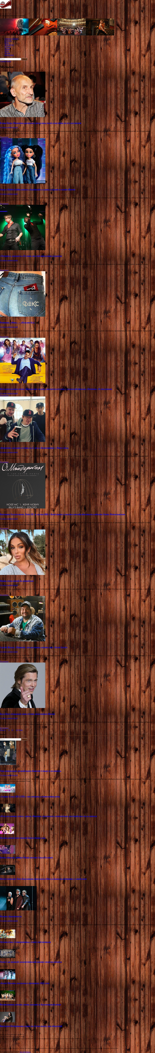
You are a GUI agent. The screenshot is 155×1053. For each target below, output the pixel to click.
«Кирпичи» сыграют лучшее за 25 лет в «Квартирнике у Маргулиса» (34, 448)
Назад (2, 730)
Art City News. (5, 12)
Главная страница (11, 39)
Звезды (7, 53)
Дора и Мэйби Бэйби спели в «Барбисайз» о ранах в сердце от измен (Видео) (37, 189)
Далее (20, 730)
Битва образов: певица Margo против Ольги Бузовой (26, 857)
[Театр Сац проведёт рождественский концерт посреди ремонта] (7, 957)
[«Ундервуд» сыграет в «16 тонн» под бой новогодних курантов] (77, 228)
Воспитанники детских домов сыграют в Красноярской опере (30, 1004)
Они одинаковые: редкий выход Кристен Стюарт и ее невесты (30, 771)
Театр (7, 51)
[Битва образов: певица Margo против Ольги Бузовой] (7, 853)
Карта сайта (9, 55)
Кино (7, 43)
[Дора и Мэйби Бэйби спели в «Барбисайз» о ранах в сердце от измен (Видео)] (77, 161)
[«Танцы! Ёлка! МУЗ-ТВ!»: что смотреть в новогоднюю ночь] (7, 792)
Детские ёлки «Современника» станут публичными (25, 942)
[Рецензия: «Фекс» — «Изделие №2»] (77, 294)
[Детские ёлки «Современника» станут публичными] (7, 937)
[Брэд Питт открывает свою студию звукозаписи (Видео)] (77, 685)
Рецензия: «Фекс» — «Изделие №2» (17, 322)
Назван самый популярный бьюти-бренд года (23, 838)
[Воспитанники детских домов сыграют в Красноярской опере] (7, 1000)
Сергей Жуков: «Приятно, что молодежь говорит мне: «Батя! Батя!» (34, 647)
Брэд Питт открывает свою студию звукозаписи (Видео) (27, 714)
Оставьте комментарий (9, 127)
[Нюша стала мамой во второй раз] (77, 552)
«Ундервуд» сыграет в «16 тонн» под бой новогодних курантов (31, 256)
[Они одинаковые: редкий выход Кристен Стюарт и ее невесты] (8, 764)
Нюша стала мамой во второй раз (17, 581)
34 (17, 730)
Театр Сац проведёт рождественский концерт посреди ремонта (31, 962)
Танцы (7, 49)
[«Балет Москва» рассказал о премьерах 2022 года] (7, 979)
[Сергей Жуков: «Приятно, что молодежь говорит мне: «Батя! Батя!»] (77, 619)
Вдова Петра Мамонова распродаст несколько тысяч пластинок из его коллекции (40, 123)
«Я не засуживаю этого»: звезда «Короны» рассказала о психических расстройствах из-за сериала (48, 816)
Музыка (8, 47)
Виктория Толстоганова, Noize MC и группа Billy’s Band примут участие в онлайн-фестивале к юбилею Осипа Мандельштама (62, 514)
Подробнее (4, 137)
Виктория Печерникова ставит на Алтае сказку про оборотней (31, 1026)
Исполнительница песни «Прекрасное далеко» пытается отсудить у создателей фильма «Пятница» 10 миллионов (56, 389)
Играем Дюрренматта (11, 916)
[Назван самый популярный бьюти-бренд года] (7, 833)
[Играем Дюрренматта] (18, 910)
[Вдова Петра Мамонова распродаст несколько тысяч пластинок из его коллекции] (77, 95)
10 (12, 730)
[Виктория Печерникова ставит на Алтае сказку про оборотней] (7, 1022)
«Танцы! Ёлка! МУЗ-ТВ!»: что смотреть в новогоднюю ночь (30, 796)
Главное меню (5, 61)
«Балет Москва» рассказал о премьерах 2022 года (24, 983)
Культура (8, 41)
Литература (9, 45)
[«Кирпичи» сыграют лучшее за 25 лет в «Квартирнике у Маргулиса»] (77, 419)
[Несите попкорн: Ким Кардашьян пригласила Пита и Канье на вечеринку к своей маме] (7, 874)
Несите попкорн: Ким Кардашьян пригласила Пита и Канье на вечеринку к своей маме (43, 879)
